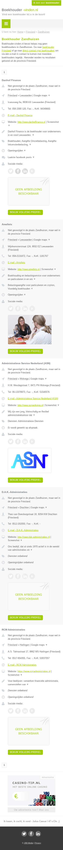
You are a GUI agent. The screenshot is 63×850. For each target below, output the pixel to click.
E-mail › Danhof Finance (20, 115)
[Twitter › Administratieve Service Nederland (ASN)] (10, 441)
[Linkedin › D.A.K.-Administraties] (25, 576)
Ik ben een (46, 3)
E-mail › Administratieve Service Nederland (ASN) (33, 398)
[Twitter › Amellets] (10, 308)
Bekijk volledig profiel (25, 212)
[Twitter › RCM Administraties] (10, 711)
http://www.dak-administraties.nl (34, 537)
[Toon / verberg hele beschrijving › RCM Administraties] (34, 682)
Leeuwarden (26, 95)
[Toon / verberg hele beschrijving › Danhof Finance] (34, 133)
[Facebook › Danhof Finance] (18, 171)
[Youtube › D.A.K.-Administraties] (32, 576)
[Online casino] (31, 777)
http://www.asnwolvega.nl (30, 405)
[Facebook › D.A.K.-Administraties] (18, 576)
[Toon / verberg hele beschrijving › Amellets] (34, 277)
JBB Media (28, 843)
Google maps (42, 95)
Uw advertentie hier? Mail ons (31, 809)
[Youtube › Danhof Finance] (32, 171)
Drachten (24, 507)
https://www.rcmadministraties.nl (34, 671)
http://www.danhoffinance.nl (31, 122)
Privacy (38, 843)
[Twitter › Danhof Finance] (10, 171)
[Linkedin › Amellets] (25, 308)
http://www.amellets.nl (29, 269)
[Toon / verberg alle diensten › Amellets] (34, 286)
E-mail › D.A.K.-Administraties (23, 530)
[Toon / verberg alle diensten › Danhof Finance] (34, 142)
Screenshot (49, 269)
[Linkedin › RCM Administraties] (25, 711)
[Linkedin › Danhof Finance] (25, 171)
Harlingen (24, 645)
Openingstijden (17, 150)
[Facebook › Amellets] (18, 308)
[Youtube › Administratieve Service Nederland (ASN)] (32, 441)
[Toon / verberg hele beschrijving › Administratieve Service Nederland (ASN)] (34, 413)
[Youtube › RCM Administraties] (32, 711)
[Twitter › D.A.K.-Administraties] (10, 576)
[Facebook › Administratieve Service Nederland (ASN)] (18, 441)
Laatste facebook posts (21, 157)
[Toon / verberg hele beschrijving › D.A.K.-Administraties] (34, 548)
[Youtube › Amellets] (32, 308)
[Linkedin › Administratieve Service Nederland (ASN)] (25, 441)
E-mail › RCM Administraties (22, 665)
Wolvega (24, 378)
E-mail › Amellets (16, 262)
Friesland (12, 95)
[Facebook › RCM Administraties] (18, 711)
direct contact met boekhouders (39, 50)
